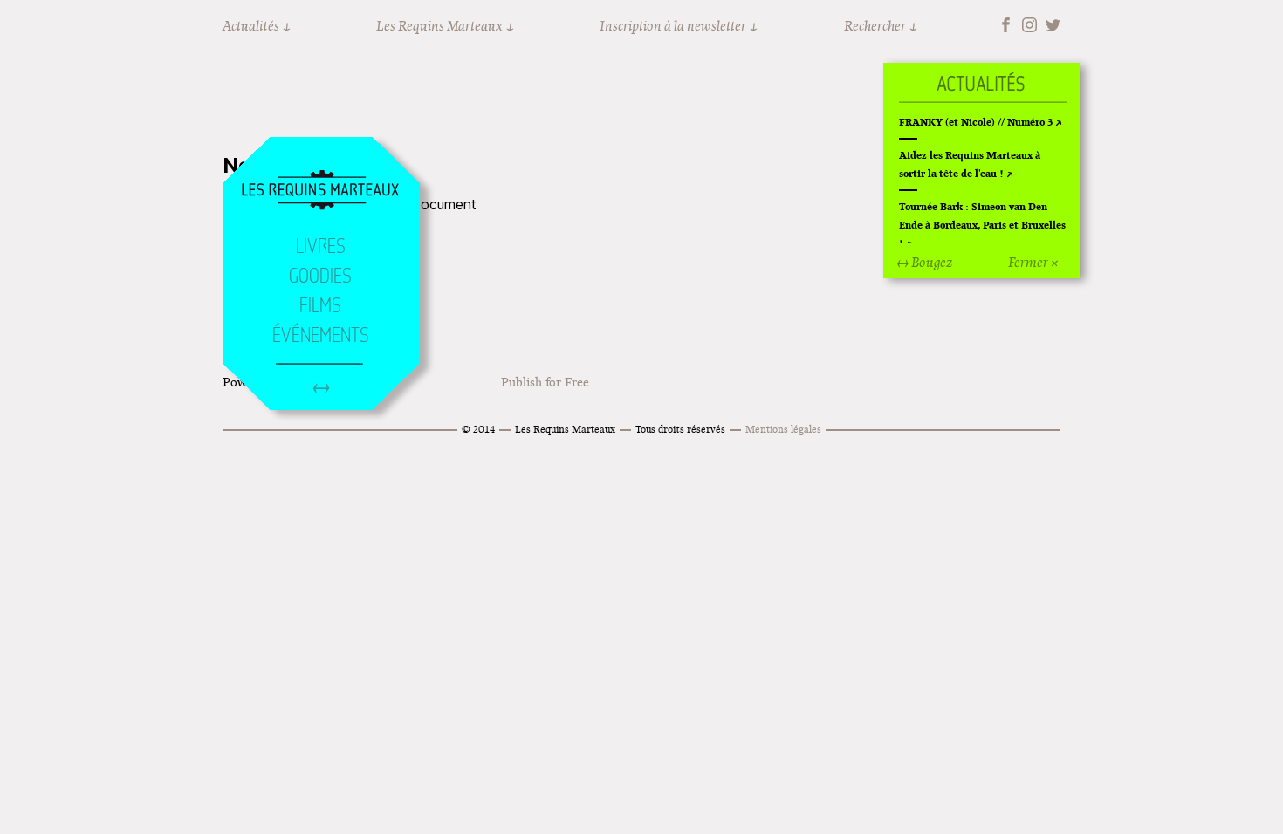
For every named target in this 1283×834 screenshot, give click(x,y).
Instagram (1029, 24)
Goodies (320, 276)
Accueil (320, 191)
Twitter (1053, 24)
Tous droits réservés (680, 428)
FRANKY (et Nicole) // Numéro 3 (976, 121)
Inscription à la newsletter (673, 25)
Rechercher (875, 25)
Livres (321, 246)
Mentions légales (783, 428)
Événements (320, 335)
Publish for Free (545, 382)
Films (320, 305)
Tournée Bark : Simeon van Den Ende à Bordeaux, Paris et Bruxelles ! (982, 225)
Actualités (251, 25)
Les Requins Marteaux (439, 25)
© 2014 (478, 428)
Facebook (1005, 24)
